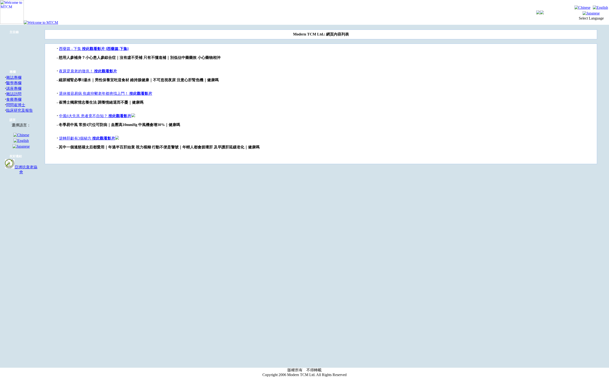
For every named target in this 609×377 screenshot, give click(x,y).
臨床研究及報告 (19, 110)
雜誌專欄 (13, 77)
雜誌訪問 (13, 94)
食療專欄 (13, 99)
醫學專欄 (13, 83)
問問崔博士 (15, 105)
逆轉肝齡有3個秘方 (75, 138)
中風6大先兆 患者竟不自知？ (83, 116)
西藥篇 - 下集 (70, 49)
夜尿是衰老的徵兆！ (76, 71)
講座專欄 (13, 88)
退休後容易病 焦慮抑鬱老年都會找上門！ (94, 93)
